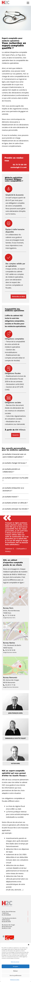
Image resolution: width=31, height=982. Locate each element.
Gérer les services (15, 961)
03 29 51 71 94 (10, 685)
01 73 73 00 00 (20, 165)
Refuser (15, 971)
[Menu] (28, 3)
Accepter (15, 966)
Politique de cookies (14, 979)
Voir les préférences (15, 975)
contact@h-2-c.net (18, 167)
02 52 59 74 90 (10, 650)
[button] (28, 944)
